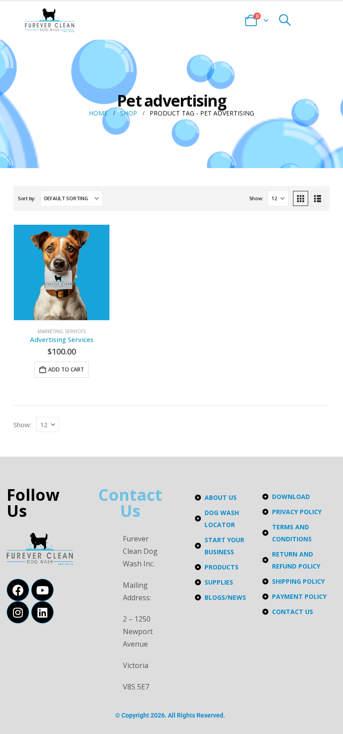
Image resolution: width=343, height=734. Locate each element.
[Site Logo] (49, 20)
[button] (285, 20)
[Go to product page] (61, 272)
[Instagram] (18, 612)
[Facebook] (18, 590)
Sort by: (27, 198)
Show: (256, 198)
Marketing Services (62, 331)
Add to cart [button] (66, 369)
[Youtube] (42, 590)
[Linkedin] (42, 612)
